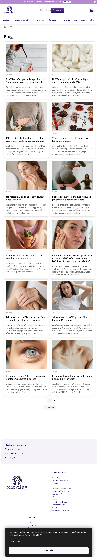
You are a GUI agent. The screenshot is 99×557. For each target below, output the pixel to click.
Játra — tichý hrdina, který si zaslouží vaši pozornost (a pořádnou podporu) (25, 139)
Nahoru (51, 407)
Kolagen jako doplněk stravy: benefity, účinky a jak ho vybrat (72, 377)
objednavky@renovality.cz (15, 445)
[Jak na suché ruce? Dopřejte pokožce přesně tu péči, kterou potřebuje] (26, 295)
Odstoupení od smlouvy (60, 510)
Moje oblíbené (57, 494)
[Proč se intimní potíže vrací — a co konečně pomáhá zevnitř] (26, 234)
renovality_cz (10, 457)
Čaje (29, 523)
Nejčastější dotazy (58, 486)
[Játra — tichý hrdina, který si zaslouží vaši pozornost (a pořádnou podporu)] (26, 116)
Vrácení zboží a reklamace (61, 491)
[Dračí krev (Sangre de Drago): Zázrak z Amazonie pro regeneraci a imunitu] (26, 57)
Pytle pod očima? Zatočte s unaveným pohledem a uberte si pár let (26, 377)
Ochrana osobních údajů (60, 481)
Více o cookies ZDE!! (33, 535)
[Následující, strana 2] (49, 400)
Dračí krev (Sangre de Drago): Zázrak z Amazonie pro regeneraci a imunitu (26, 80)
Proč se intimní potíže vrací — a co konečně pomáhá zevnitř (24, 257)
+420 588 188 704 (14, 449)
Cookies (55, 483)
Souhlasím (48, 550)
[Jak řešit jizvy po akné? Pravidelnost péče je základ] (26, 175)
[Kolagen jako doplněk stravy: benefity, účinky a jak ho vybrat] (72, 354)
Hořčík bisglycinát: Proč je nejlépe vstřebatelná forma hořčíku (70, 80)
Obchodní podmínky (59, 478)
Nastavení (15, 541)
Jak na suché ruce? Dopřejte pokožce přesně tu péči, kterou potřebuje (25, 318)
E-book (54, 499)
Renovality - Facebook (14, 453)
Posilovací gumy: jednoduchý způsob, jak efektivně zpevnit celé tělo (72, 198)
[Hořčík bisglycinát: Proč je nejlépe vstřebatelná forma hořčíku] (72, 57)
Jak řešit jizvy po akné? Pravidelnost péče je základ (25, 198)
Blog (53, 497)
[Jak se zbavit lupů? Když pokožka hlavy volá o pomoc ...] (72, 295)
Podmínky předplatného (60, 502)
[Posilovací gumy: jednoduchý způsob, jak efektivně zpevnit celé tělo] (72, 175)
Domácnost (32, 525)
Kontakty (55, 508)
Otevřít (67, 2)
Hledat (58, 10)
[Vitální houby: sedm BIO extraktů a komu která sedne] (72, 116)
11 (55, 400)
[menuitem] (6, 20)
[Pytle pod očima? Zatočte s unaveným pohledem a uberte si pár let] (26, 354)
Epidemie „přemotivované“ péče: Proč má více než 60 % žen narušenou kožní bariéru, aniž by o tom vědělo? (72, 258)
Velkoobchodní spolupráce (61, 489)
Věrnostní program (58, 505)
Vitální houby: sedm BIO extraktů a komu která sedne (70, 139)
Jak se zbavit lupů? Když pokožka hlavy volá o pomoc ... (69, 318)
